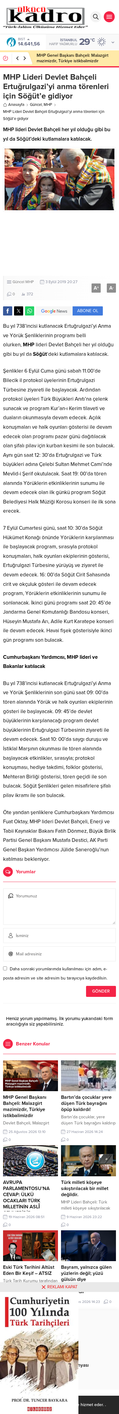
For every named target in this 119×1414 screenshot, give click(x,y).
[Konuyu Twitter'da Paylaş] (18, 311)
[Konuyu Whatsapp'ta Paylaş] (29, 311)
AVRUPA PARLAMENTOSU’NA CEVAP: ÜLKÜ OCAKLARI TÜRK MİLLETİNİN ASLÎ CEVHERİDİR (26, 1197)
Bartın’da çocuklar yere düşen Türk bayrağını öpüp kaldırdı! (86, 1103)
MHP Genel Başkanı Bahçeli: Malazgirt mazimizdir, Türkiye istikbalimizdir (24, 1106)
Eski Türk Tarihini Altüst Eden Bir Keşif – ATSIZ (28, 1270)
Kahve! (43, 58)
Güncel (36, 104)
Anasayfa (16, 104)
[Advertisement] (59, 244)
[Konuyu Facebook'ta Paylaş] (7, 311)
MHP (48, 104)
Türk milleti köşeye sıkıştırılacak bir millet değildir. (84, 1188)
